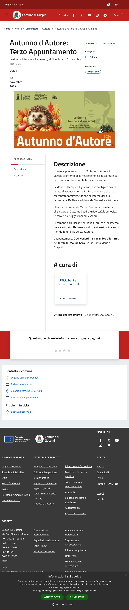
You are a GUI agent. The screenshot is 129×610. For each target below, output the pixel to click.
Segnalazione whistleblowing (73, 542)
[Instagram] (96, 15)
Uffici (4, 478)
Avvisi (100, 478)
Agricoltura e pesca (75, 513)
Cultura (46, 28)
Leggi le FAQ (40, 546)
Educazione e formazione (78, 466)
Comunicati (32, 28)
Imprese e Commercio (45, 483)
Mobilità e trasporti (44, 503)
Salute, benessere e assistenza (75, 500)
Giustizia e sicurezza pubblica (76, 474)
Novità (18, 28)
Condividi (90, 43)
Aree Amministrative (13, 472)
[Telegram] (104, 15)
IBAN (5, 560)
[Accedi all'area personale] (108, 4)
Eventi (100, 499)
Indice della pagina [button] (23, 159)
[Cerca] (122, 15)
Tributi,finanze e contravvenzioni (73, 484)
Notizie (100, 466)
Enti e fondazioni (11, 483)
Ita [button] (116, 4)
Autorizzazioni (72, 508)
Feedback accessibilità (77, 571)
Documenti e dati (11, 500)
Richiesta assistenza (44, 551)
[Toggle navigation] (6, 15)
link (94, 590)
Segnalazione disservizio (46, 540)
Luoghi (100, 493)
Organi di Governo (11, 466)
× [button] (125, 575)
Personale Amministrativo (16, 495)
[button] (64, 604)
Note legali (71, 556)
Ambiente (70, 492)
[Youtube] (88, 15)
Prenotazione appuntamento (41, 532)
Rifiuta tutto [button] (77, 597)
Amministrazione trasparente (74, 532)
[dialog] (64, 591)
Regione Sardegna (14, 4)
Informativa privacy (75, 550)
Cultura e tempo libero (45, 472)
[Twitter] (80, 15)
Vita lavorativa (41, 478)
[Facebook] (72, 15)
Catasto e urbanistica (45, 493)
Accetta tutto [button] (52, 597)
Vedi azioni (107, 43)
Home (7, 28)
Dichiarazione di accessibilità (73, 564)
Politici (5, 489)
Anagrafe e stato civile (45, 466)
